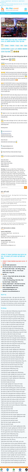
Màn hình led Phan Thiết (7, 408)
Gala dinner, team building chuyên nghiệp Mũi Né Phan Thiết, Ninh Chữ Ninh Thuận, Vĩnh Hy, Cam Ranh (13, 453)
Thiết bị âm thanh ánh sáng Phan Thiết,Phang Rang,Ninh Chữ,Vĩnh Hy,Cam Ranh (12, 342)
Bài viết (9, 13)
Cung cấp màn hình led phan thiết (9, 410)
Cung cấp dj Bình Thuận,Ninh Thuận (9, 370)
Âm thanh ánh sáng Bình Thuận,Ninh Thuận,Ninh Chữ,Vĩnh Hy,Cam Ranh (14, 177)
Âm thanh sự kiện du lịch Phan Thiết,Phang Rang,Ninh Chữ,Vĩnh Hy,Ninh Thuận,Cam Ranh (14, 398)
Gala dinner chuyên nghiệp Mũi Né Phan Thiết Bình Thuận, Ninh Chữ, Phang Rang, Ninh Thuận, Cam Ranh (13, 455)
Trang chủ (3, 13)
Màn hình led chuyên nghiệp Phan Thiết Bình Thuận (13, 428)
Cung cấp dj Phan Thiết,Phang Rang (9, 368)
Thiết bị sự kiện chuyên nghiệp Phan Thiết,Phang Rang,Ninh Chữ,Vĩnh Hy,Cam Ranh (13, 350)
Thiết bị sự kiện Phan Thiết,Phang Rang (10, 345)
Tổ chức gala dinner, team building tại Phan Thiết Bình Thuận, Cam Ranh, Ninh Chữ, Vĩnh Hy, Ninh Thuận (13, 463)
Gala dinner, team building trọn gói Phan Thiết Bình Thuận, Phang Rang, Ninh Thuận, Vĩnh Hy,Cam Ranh (13, 447)
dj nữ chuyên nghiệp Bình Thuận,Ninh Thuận (12, 384)
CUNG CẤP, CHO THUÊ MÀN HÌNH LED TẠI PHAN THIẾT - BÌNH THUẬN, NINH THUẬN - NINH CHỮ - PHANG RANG (13, 305)
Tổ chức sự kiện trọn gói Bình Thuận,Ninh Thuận (12, 324)
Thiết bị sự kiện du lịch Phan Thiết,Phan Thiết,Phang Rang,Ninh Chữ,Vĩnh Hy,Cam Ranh (13, 405)
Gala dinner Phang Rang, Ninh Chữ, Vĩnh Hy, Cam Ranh (14, 437)
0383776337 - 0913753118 (8, 242)
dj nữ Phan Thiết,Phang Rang (8, 380)
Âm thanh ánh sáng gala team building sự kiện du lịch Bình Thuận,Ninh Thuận (13, 394)
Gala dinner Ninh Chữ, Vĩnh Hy (8, 439)
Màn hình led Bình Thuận (7, 407)
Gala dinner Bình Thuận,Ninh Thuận (9, 435)
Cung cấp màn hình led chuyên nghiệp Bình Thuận (13, 414)
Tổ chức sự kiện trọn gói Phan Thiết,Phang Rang (12, 322)
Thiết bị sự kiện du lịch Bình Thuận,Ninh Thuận (12, 403)
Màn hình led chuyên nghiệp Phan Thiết (10, 422)
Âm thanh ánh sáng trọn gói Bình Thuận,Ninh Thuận (13, 320)
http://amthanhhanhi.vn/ (7, 131)
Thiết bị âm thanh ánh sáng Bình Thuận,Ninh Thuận (13, 343)
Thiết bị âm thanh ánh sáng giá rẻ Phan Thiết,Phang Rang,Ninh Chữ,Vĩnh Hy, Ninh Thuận (13, 338)
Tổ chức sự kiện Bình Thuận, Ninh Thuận (10, 313)
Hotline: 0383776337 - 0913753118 (9, 1)
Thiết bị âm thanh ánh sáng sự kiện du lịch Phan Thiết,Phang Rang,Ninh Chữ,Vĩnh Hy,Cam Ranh (13, 401)
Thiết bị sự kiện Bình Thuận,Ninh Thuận (10, 347)
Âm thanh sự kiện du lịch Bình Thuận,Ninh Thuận (12, 391)
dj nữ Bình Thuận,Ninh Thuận (8, 382)
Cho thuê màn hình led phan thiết (9, 418)
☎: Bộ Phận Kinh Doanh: (6, 133)
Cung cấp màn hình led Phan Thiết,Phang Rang (12, 357)
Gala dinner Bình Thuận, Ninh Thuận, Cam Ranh (12, 441)
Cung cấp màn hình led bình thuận (9, 412)
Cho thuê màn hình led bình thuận (9, 420)
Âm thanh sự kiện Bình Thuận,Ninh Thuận (11, 334)
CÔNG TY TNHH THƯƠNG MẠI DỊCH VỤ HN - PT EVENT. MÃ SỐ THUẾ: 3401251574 (14, 4)
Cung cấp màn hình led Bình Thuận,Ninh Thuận (12, 359)
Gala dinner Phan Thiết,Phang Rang (9, 433)
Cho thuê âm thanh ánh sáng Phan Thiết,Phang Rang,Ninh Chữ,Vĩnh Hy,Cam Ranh (13, 173)
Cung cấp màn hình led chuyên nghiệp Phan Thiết (13, 416)
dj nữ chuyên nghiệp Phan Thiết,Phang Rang (12, 386)
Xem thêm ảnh (7, 35)
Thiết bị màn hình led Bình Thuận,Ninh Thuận (12, 364)
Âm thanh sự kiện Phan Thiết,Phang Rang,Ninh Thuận (14, 332)
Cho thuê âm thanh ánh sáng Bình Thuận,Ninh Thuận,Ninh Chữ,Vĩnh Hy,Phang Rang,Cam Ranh (12, 327)
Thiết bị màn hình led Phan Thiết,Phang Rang (12, 366)
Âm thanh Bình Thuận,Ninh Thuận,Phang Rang (12, 328)
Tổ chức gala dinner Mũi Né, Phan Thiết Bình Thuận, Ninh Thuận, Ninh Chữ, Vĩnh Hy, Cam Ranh (13, 444)
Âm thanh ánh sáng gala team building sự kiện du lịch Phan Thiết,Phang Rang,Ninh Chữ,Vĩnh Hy (13, 396)
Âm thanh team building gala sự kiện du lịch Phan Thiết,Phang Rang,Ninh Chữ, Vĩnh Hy (13, 390)
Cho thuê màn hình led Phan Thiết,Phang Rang (12, 362)
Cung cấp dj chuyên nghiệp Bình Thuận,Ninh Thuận (13, 374)
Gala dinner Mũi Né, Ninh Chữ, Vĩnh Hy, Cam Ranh (12, 456)
